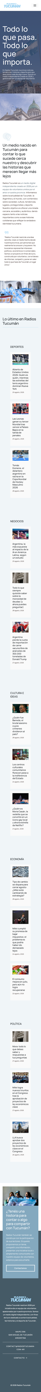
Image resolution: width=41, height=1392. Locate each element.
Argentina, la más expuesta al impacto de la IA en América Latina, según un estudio (20, 550)
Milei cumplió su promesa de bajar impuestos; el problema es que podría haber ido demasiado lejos (19, 939)
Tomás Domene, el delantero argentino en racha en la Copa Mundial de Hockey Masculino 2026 (19, 476)
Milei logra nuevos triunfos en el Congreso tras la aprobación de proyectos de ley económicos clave (20, 1097)
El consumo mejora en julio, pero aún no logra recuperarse (20, 984)
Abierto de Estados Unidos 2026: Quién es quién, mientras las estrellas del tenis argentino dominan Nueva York (20, 379)
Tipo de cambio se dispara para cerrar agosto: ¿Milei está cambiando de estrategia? (20, 888)
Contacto (19, 1358)
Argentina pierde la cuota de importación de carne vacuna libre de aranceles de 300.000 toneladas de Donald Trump (20, 648)
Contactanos (20, 1268)
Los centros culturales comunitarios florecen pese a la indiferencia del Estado (20, 771)
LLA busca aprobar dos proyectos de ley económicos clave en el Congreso (20, 1144)
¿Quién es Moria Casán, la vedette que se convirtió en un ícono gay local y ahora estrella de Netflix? (20, 817)
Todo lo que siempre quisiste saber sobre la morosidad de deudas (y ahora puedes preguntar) (19, 597)
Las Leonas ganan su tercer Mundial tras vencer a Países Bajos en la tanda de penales (20, 427)
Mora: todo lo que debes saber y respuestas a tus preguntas (19, 1052)
